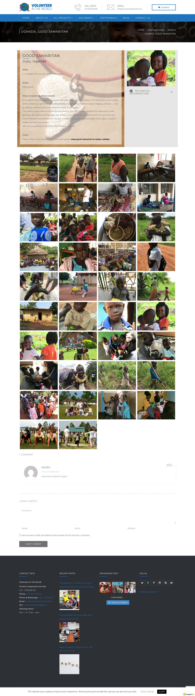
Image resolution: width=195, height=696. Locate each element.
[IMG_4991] (117, 168)
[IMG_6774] (78, 316)
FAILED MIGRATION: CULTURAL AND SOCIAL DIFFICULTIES (75, 617)
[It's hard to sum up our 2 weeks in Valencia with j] (117, 587)
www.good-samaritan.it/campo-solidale (90, 139)
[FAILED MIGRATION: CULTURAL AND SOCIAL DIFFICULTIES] (69, 632)
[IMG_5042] (78, 197)
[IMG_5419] (117, 257)
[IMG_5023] (39, 197)
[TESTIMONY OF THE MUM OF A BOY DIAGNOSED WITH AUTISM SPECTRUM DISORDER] (69, 600)
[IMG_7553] (39, 405)
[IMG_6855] (39, 346)
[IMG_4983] (78, 168)
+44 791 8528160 (46, 597)
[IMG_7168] (39, 375)
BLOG (126, 18)
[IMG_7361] (78, 375)
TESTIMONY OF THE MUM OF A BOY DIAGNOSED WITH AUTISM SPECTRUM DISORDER (76, 585)
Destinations (156, 30)
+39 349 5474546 (33, 594)
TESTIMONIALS (108, 18)
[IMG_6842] (117, 316)
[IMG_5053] (156, 197)
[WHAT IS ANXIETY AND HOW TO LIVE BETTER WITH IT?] (69, 664)
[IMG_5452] (156, 257)
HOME (26, 18)
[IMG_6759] (39, 316)
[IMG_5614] (39, 286)
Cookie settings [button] (147, 691)
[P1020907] (78, 405)
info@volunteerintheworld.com (38, 601)
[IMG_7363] (117, 375)
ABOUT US (42, 18)
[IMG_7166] (156, 346)
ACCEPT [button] (162, 691)
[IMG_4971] (39, 168)
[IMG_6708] (156, 286)
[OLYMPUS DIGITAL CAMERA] (117, 405)
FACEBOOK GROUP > (149, 592)
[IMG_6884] (78, 346)
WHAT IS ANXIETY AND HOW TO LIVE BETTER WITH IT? (75, 649)
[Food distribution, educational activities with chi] (130, 587)
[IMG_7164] (117, 346)
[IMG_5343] (78, 257)
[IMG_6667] (117, 286)
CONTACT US (142, 18)
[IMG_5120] (39, 227)
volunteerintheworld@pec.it (35, 605)
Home (140, 30)
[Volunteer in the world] (35, 7)
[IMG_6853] (156, 316)
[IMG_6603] (78, 286)
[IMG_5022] (156, 168)
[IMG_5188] (117, 227)
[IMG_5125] (78, 227)
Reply (169, 464)
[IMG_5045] (117, 197)
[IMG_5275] (156, 227)
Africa (172, 30)
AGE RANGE (85, 18)
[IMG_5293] (39, 257)
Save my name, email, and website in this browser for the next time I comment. (55, 535)
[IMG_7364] (156, 375)
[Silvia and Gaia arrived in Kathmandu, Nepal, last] (105, 587)
